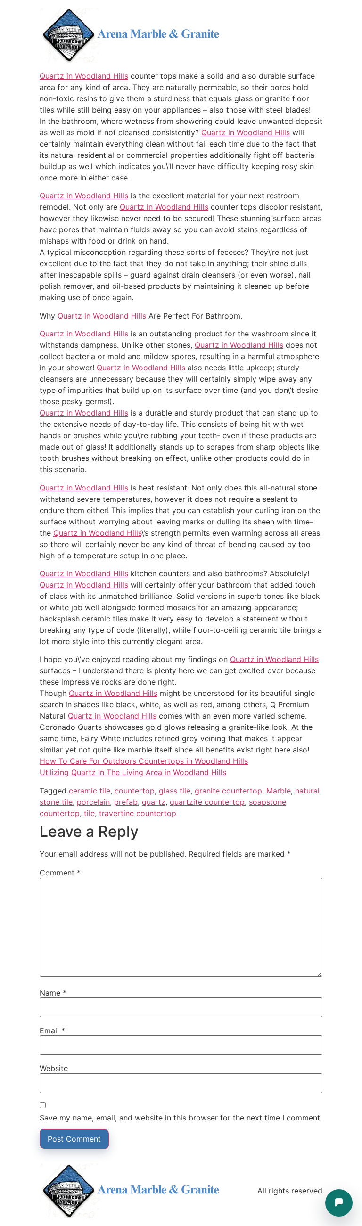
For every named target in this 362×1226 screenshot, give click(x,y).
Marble (278, 790)
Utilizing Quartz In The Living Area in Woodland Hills (133, 772)
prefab (126, 802)
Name (53, 993)
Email (52, 1030)
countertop (135, 790)
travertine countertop (137, 813)
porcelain (93, 802)
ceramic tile (89, 790)
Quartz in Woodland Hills (84, 76)
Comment (60, 872)
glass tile (174, 790)
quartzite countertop (207, 802)
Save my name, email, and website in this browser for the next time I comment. (181, 1117)
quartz (153, 802)
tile (89, 813)
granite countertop (228, 790)
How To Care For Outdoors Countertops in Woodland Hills (144, 761)
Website (54, 1068)
